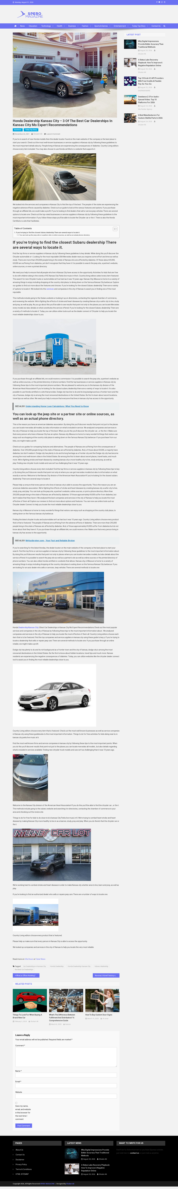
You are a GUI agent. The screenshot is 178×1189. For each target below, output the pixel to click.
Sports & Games (101, 26)
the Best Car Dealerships (24, 970)
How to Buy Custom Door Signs (98, 1015)
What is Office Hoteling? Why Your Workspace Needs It (27, 975)
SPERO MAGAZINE (47, 1184)
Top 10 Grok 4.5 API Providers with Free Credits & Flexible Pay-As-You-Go (151, 81)
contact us (134, 1153)
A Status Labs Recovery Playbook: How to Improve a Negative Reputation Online (150, 63)
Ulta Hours (29, 959)
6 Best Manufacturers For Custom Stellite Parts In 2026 (150, 116)
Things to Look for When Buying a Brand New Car (27, 1016)
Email (18, 1082)
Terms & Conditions (24, 1169)
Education (33, 26)
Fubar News (40, 959)
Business (72, 26)
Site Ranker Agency (145, 109)
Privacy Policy (21, 1164)
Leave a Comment (53, 134)
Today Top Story (138, 26)
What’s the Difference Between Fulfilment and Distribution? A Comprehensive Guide (62, 1018)
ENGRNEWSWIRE (144, 91)
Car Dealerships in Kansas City (34, 966)
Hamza (67, 1024)
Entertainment (120, 26)
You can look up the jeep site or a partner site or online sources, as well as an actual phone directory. (54, 235)
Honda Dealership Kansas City (79, 966)
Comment (20, 1046)
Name (18, 1071)
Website (18, 1092)
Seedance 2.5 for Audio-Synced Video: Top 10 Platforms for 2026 (148, 99)
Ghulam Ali (37, 134)
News (22, 26)
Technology (46, 26)
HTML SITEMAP (22, 1174)
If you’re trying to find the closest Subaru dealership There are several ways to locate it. (48, 232)
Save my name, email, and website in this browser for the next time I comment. (23, 1112)
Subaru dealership (101, 966)
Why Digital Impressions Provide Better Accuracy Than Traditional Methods (150, 44)
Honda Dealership (57, 966)
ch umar (105, 1018)
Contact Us (156, 26)
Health (59, 26)
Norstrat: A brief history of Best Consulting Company (107, 975)
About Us (19, 1150)
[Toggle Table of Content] (114, 229)
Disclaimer (20, 1160)
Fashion (85, 26)
